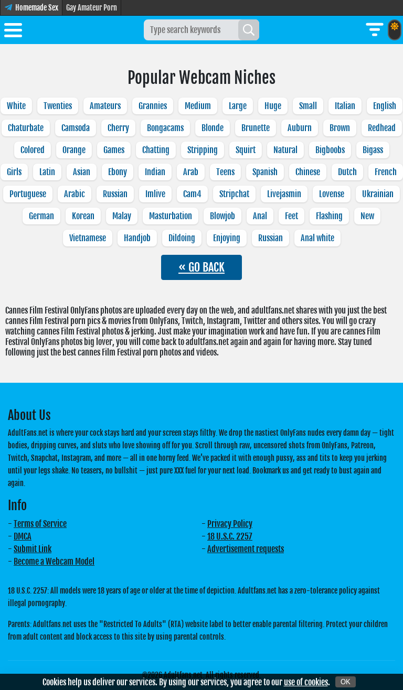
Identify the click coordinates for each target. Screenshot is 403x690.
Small (308, 106)
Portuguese (27, 194)
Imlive (155, 194)
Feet (291, 216)
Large (238, 106)
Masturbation (170, 216)
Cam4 (192, 194)
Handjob (137, 238)
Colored (32, 150)
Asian (81, 172)
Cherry (118, 128)
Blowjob (222, 216)
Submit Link (32, 549)
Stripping (202, 150)
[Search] (248, 29)
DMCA (22, 536)
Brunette (255, 128)
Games (113, 150)
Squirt (246, 150)
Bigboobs (330, 150)
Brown (340, 128)
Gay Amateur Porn (91, 7)
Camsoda (75, 128)
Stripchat (234, 194)
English (384, 106)
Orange (74, 150)
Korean (83, 216)
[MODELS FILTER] (374, 30)
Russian (115, 194)
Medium (198, 106)
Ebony (117, 172)
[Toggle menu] (13, 32)
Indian (155, 172)
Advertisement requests (245, 549)
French (386, 172)
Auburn (300, 128)
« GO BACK (201, 267)
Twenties (58, 106)
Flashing (329, 216)
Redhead (382, 128)
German (41, 216)
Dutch (347, 172)
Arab (190, 172)
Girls (14, 172)
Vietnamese (87, 238)
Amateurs (105, 106)
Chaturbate (26, 128)
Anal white (317, 238)
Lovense (331, 194)
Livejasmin (284, 194)
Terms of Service (40, 524)
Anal (260, 216)
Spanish (265, 172)
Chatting (155, 150)
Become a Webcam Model (54, 561)
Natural (285, 150)
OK (346, 682)
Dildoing (181, 238)
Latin (47, 172)
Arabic (74, 194)
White (16, 106)
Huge (272, 106)
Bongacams (165, 128)
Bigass (373, 150)
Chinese (307, 172)
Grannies (153, 106)
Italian (345, 106)
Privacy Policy (229, 524)
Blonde (213, 128)
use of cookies (306, 682)
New (367, 216)
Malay (121, 216)
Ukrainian (378, 194)
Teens (225, 172)
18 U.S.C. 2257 (229, 536)
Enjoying (226, 238)
